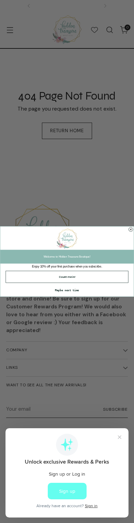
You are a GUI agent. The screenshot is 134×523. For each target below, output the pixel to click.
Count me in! (67, 276)
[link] (67, 239)
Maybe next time (67, 290)
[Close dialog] (131, 229)
